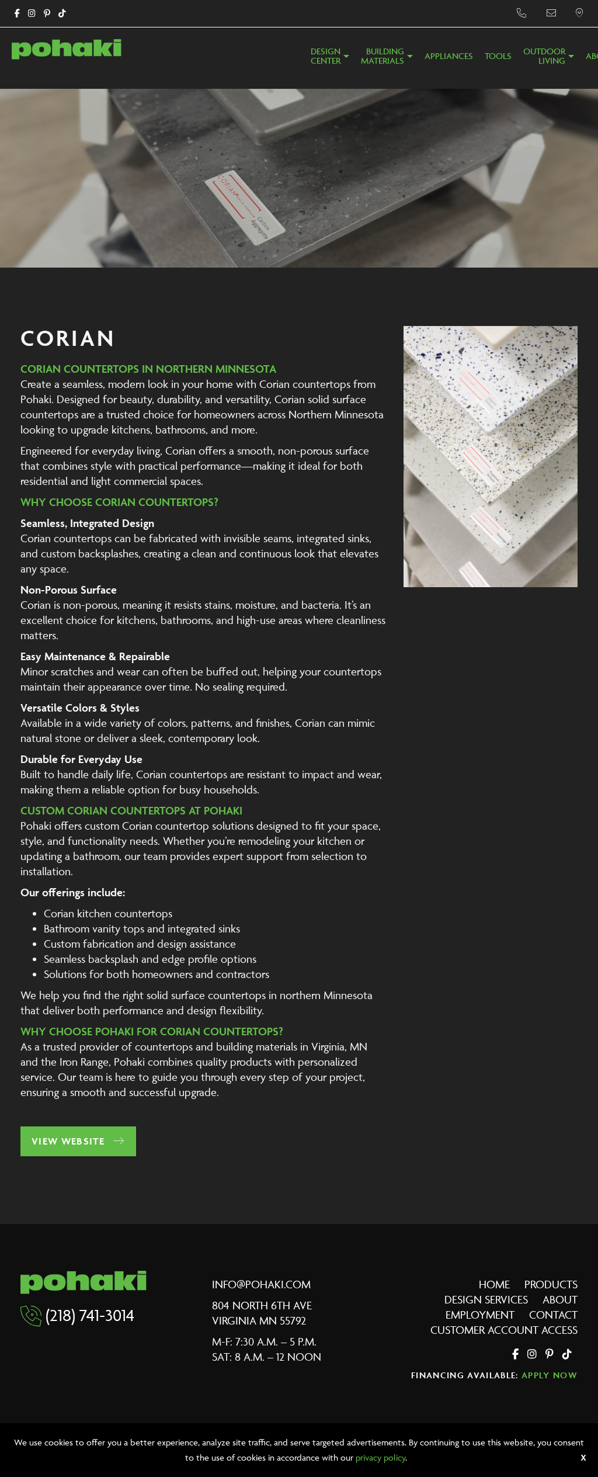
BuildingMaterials (382, 56)
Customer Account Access (504, 1330)
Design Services (486, 1299)
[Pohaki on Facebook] (17, 13)
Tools (498, 56)
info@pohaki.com (261, 1284)
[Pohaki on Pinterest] (47, 13)
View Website (69, 1141)
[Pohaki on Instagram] (32, 13)
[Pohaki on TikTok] (62, 13)
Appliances (449, 56)
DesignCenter (325, 56)
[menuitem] (330, 59)
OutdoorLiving (544, 56)
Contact (553, 1315)
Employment (480, 1315)
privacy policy (380, 1457)
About (560, 1299)
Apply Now (549, 1375)
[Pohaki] (66, 48)
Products (551, 1284)
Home (494, 1284)
